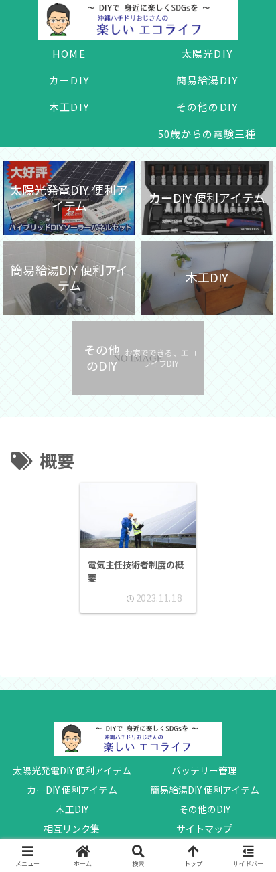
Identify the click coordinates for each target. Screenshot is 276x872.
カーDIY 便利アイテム (72, 789)
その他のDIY (204, 809)
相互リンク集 (72, 828)
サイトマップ (204, 828)
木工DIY (72, 809)
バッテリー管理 (204, 770)
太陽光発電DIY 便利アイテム (72, 770)
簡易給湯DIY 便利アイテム (204, 789)
